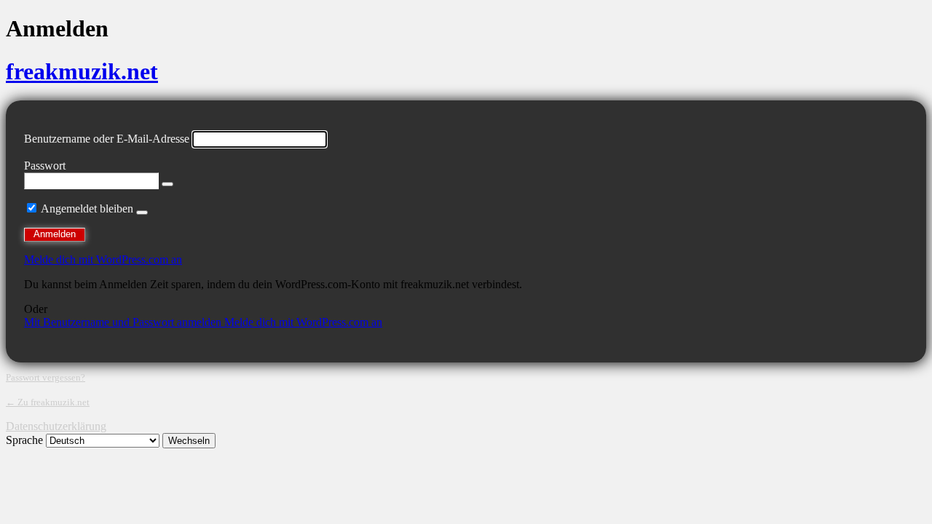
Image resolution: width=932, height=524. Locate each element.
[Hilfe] (142, 212)
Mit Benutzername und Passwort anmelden (124, 322)
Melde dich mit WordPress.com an (103, 259)
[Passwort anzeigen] (167, 184)
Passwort (45, 165)
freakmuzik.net (82, 71)
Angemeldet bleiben (87, 208)
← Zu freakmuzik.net (48, 402)
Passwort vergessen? (45, 377)
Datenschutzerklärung (56, 426)
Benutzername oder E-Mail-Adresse (106, 138)
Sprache (24, 440)
